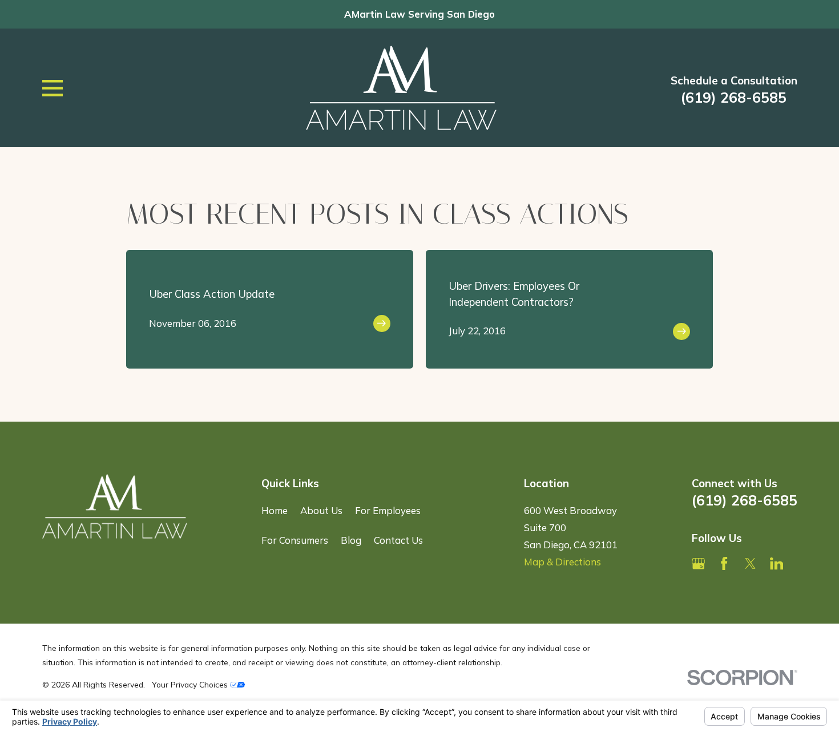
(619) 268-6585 (733, 97)
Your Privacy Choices (191, 684)
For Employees (388, 510)
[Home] (401, 88)
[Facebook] (724, 563)
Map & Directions (562, 562)
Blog (351, 540)
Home (274, 510)
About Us (321, 510)
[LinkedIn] (776, 563)
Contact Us (398, 540)
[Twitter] (750, 563)
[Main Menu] (52, 88)
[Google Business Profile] (698, 563)
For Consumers (294, 540)
